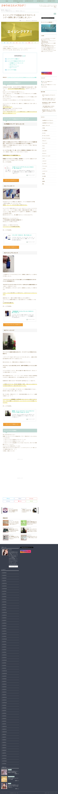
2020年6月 (4, 684)
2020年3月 (4, 689)
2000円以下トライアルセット (47, 123)
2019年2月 (4, 721)
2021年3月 (4, 665)
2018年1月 (4, 753)
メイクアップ (44, 171)
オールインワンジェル (46, 138)
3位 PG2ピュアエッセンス (14, 66)
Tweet (8, 498)
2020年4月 (4, 686)
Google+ (32, 498)
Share (20, 498)
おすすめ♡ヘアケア (51, 1)
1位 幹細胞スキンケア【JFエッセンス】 (17, 63)
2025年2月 (4, 607)
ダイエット (44, 153)
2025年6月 (4, 596)
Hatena (8, 501)
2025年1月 (4, 609)
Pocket (20, 501)
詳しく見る (13, 566)
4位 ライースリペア (13, 67)
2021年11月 (4, 657)
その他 (43, 128)
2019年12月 (4, 697)
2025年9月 (4, 591)
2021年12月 (4, 655)
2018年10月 (4, 731)
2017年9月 (4, 763)
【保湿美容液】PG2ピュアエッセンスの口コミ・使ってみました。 (23, 312)
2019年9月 (4, 705)
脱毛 (43, 183)
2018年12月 (4, 726)
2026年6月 (4, 572)
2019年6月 (4, 713)
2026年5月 (4, 575)
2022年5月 (4, 647)
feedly (32, 501)
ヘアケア (44, 168)
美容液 (43, 181)
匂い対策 (44, 176)
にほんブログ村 (44, 82)
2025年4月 (4, 602)
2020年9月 (4, 676)
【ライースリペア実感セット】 (12, 424)
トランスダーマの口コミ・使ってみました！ (22, 235)
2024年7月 (4, 620)
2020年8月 (4, 678)
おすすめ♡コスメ (40, 1)
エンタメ (44, 133)
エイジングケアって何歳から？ (14, 59)
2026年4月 (4, 578)
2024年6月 (4, 623)
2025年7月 (4, 594)
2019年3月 (4, 718)
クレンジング (44, 143)
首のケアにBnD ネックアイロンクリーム (48, 96)
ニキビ (43, 158)
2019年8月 (4, 708)
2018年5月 (4, 742)
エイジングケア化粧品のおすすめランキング (16, 61)
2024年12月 (4, 612)
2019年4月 (4, 716)
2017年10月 (4, 761)
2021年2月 (4, 668)
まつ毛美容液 (44, 130)
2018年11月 (4, 729)
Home (7, 1)
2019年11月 (4, 700)
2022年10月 (4, 639)
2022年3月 (4, 649)
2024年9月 (4, 617)
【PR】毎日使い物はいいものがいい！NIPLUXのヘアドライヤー (48, 107)
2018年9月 (4, 734)
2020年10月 (4, 673)
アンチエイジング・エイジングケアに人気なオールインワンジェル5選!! (21, 77)
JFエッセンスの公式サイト (11, 180)
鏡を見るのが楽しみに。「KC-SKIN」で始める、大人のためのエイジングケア (49, 111)
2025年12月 (4, 583)
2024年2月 (4, 631)
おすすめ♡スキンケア (29, 1)
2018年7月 (4, 737)
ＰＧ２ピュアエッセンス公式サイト (13, 324)
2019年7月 (4, 710)
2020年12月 (4, 670)
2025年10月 (4, 588)
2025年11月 (4, 586)
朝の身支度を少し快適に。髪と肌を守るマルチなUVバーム (49, 103)
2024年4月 (4, 628)
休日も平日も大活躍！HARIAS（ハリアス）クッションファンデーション (49, 99)
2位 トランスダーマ (13, 64)
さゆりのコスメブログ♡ (13, 5)
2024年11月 (4, 615)
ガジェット (44, 140)
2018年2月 (4, 750)
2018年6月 (4, 739)
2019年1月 (4, 724)
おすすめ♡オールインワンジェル (18, 2)
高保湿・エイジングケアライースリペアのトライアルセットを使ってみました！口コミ (23, 411)
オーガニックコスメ (46, 135)
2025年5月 (4, 599)
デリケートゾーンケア (46, 156)
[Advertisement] (20, 468)
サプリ (43, 148)
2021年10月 (4, 660)
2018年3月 (4, 747)
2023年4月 (4, 636)
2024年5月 (4, 625)
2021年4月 (4, 663)
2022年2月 (4, 652)
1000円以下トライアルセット (47, 120)
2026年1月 (4, 580)
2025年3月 (4, 604)
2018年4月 (4, 745)
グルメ (43, 145)
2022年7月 (4, 641)
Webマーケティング (46, 125)
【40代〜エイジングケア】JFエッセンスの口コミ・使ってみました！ (23, 167)
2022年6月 (4, 644)
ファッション (44, 166)
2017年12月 (4, 755)
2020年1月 (4, 694)
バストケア (44, 161)
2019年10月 (4, 702)
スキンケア (44, 150)
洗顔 (43, 178)
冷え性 (43, 173)
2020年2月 (4, 692)
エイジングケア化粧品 (12, 70)
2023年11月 (4, 633)
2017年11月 (4, 758)
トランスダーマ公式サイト (11, 247)
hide (24, 56)
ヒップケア (44, 163)
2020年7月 (4, 681)
